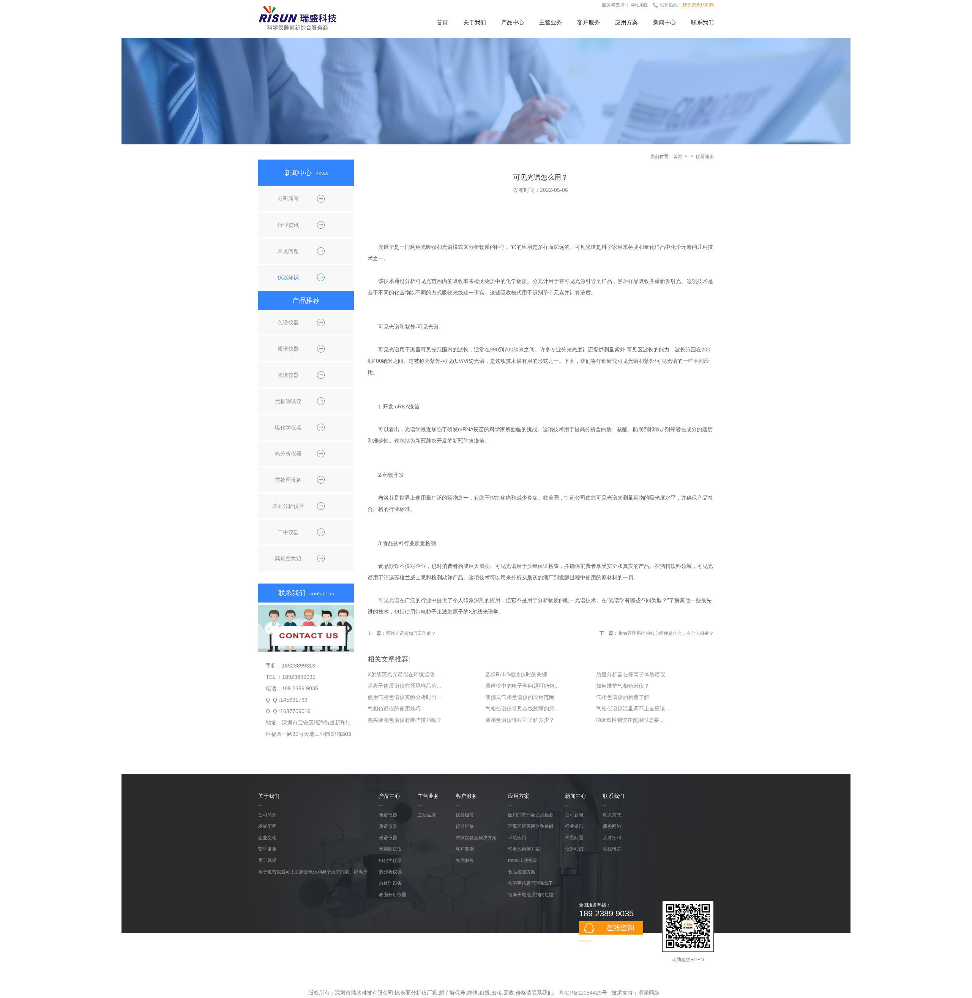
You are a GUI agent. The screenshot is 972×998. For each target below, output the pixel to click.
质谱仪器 (288, 349)
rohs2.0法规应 (522, 860)
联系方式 (612, 815)
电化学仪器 (288, 427)
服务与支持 (613, 5)
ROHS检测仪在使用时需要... (630, 720)
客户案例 (465, 849)
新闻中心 (664, 22)
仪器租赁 (465, 815)
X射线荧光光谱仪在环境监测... (403, 674)
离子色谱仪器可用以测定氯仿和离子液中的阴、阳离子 (313, 872)
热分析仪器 (288, 454)
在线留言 (612, 849)
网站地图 (639, 5)
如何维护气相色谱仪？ (622, 686)
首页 (442, 22)
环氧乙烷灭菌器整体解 (531, 826)
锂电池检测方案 (524, 849)
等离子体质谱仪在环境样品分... (404, 686)
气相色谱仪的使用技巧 (394, 708)
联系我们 (702, 22)
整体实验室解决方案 (476, 837)
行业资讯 (288, 225)
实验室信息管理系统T (530, 883)
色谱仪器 (288, 322)
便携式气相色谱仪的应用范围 (519, 697)
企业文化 (267, 837)
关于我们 (474, 22)
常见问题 (288, 251)
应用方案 (626, 22)
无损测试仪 (288, 401)
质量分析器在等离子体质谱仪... (633, 674)
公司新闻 (288, 199)
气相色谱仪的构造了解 (622, 697)
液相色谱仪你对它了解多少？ (519, 720)
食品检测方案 (521, 872)
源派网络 (649, 993)
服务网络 (612, 826)
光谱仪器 (288, 375)
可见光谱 (388, 600)
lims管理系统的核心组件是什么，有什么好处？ (666, 633)
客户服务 (588, 22)
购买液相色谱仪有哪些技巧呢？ (405, 720)
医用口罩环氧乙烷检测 (531, 815)
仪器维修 (465, 826)
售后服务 (465, 860)
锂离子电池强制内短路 (531, 894)
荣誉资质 (267, 849)
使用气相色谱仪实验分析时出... (404, 697)
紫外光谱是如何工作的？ (411, 633)
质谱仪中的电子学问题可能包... (522, 686)
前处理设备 (288, 480)
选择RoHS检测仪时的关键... (518, 674)
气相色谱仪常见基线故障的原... (522, 708)
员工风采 (267, 860)
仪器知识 (705, 156)
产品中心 (512, 22)
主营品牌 (427, 815)
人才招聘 (612, 837)
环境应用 (517, 837)
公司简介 (267, 815)
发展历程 (267, 826)
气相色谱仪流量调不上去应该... (633, 708)
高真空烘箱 (288, 558)
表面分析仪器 (288, 506)
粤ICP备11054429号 (583, 993)
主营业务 (550, 22)
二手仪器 (288, 532)
